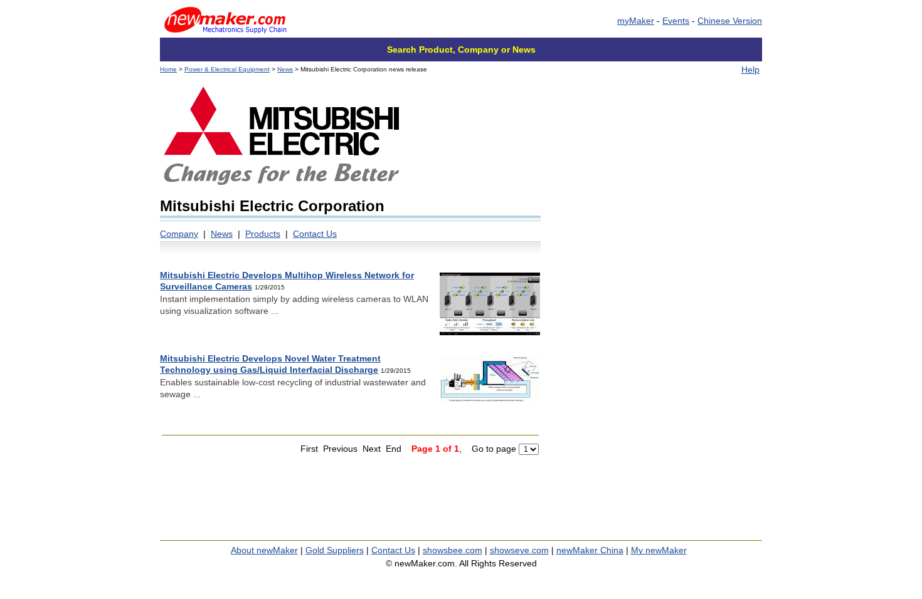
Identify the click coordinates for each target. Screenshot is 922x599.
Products (262, 234)
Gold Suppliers (334, 550)
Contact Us (315, 234)
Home (168, 69)
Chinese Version (729, 21)
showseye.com (519, 550)
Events (675, 21)
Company (179, 234)
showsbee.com (452, 550)
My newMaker (659, 550)
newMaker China (589, 550)
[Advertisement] (656, 172)
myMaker (635, 21)
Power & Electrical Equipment (227, 69)
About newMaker (264, 550)
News (285, 69)
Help (750, 70)
